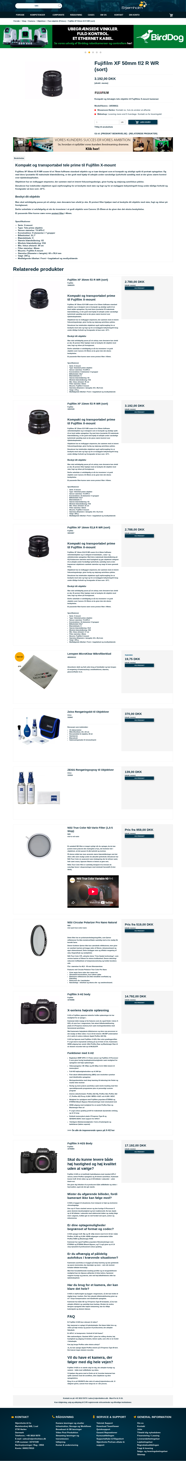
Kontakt (141, 1426)
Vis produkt (139, 288)
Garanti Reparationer (106, 1432)
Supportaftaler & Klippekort (110, 1439)
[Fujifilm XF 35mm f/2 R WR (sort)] (39, 302)
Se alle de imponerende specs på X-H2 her (93, 1130)
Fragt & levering (145, 1448)
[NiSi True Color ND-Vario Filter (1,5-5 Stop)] (39, 850)
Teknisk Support (104, 1423)
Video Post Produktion (67, 1432)
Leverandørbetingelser (148, 1439)
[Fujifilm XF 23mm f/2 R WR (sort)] (39, 426)
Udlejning (60, 1442)
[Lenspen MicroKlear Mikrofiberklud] (39, 676)
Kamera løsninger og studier (70, 1423)
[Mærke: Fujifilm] (101, 92)
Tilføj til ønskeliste (103, 127)
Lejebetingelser (145, 1442)
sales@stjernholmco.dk (98, 1398)
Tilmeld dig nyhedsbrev (149, 1432)
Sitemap (141, 1454)
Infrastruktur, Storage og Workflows (73, 1426)
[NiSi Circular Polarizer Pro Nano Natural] (39, 945)
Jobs (139, 1429)
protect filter (58, 213)
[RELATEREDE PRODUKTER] (143, 133)
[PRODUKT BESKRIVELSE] (114, 133)
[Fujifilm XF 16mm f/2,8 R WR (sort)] (39, 550)
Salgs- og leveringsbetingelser (152, 1451)
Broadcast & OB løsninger (69, 1429)
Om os (140, 1423)
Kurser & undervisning (67, 1445)
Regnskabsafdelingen (148, 1445)
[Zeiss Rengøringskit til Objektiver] (39, 734)
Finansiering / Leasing (148, 1435)
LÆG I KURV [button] (145, 122)
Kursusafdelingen (105, 1435)
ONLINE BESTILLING (147, 22)
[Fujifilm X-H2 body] (39, 1016)
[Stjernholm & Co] (134, 5)
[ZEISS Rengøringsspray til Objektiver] (39, 792)
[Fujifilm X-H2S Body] (39, 1166)
